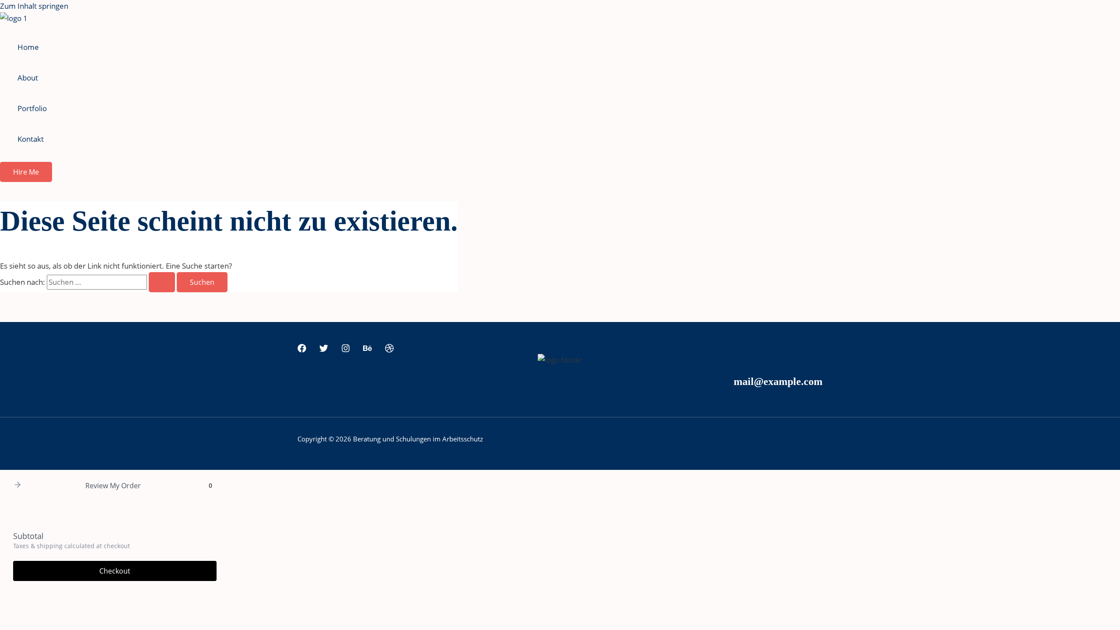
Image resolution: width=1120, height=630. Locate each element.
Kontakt (31, 139)
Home (28, 47)
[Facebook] (302, 350)
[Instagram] (345, 350)
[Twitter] (323, 350)
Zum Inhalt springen (34, 6)
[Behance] (367, 350)
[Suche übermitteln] (162, 282)
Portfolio (32, 108)
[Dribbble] (389, 350)
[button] (26, 172)
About (28, 78)
